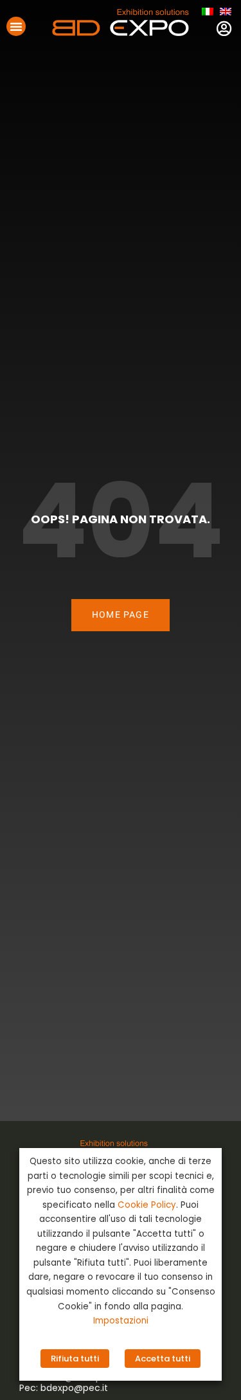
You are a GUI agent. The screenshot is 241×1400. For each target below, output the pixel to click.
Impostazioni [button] (120, 1321)
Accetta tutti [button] (162, 1358)
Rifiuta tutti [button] (75, 1358)
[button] (16, 26)
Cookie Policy (147, 1205)
